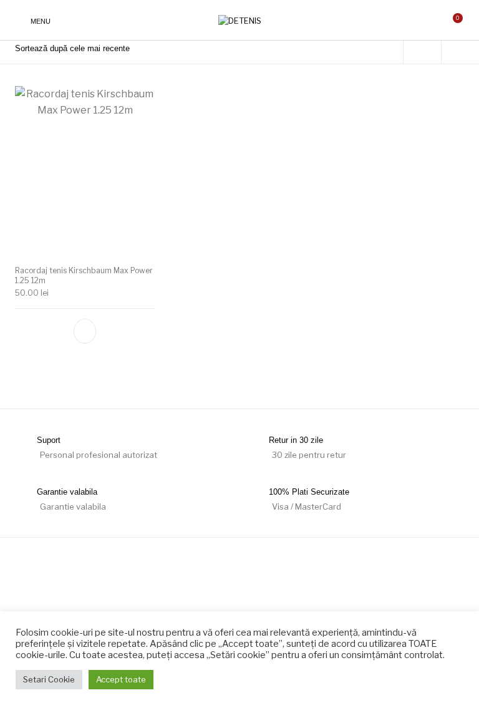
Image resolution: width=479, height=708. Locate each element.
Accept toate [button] (121, 679)
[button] (85, 331)
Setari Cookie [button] (49, 679)
